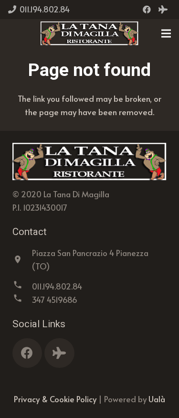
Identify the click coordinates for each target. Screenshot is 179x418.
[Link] (90, 33)
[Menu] (166, 33)
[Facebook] (146, 9)
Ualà (156, 399)
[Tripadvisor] (163, 9)
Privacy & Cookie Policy (55, 399)
